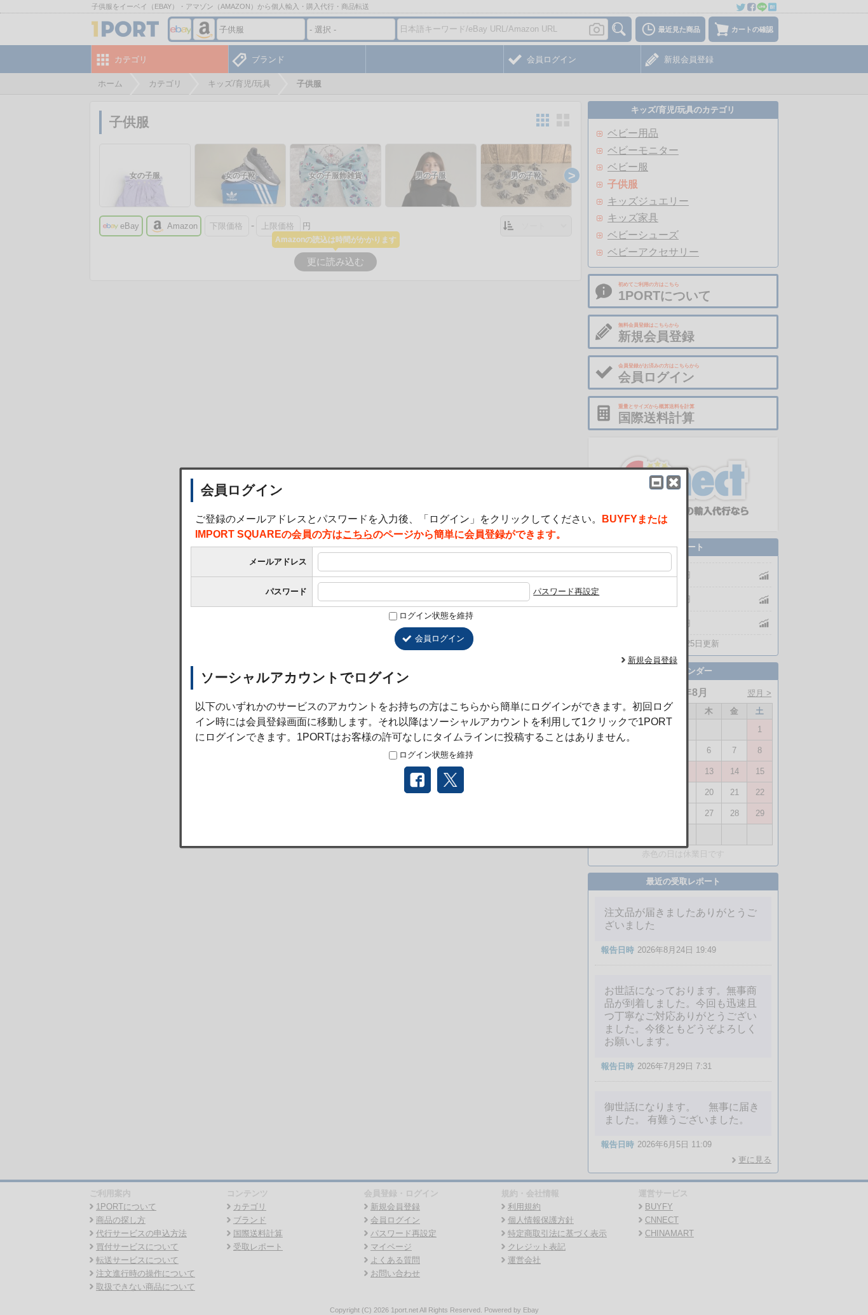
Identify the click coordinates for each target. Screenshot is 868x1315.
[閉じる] (674, 482)
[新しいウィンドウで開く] (656, 482)
